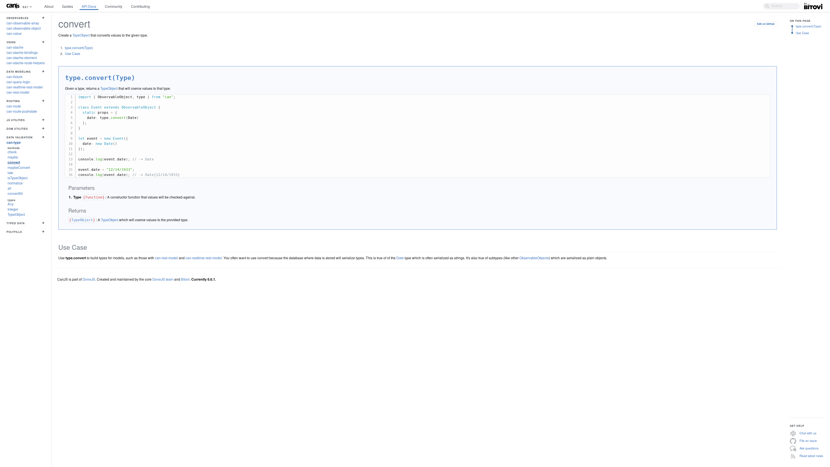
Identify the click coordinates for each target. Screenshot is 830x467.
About (48, 6)
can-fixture (14, 76)
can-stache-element (21, 57)
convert (14, 162)
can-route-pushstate (21, 111)
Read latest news (811, 456)
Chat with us (808, 433)
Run (762, 97)
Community (113, 6)
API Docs (89, 6)
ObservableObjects (534, 257)
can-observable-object (23, 28)
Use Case (72, 53)
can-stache (14, 47)
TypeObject (16, 214)
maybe (13, 157)
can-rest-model (17, 92)
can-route (13, 106)
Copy (745, 97)
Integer (13, 209)
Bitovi (808, 5)
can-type (13, 142)
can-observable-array (22, 23)
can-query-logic (18, 81)
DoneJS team (162, 279)
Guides (67, 6)
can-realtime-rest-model (24, 87)
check (12, 151)
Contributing (140, 6)
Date (400, 257)
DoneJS (89, 279)
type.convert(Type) (79, 47)
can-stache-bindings (22, 52)
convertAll (15, 193)
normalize (15, 183)
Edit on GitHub (765, 24)
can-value (14, 33)
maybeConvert (19, 167)
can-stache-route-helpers (25, 62)
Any (11, 204)
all (9, 188)
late (10, 172)
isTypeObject (17, 177)
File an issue (808, 440)
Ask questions (809, 448)
